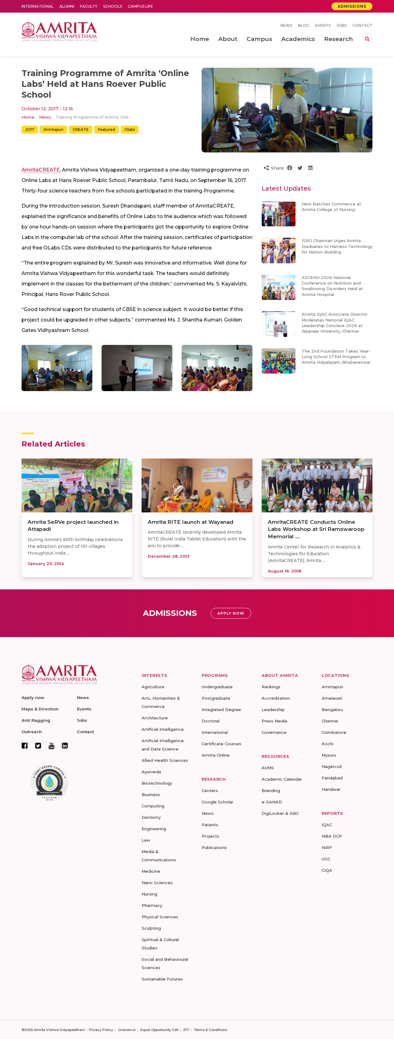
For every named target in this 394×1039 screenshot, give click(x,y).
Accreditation (276, 698)
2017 (29, 129)
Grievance (126, 1030)
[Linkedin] (65, 745)
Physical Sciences (160, 916)
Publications (214, 847)
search (367, 39)
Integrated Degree (221, 709)
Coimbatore (334, 732)
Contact (362, 25)
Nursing (149, 893)
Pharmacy (152, 905)
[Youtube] (51, 745)
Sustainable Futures (162, 978)
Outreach (32, 731)
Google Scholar (217, 801)
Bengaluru (332, 709)
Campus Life (140, 6)
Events (323, 25)
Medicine (151, 871)
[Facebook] (25, 745)
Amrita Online (216, 755)
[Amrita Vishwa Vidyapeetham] (59, 31)
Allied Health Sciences (165, 760)
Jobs (341, 25)
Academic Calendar (282, 779)
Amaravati (332, 698)
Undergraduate (217, 686)
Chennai (330, 720)
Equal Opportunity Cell (159, 1030)
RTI (186, 1030)
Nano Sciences (157, 882)
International (38, 6)
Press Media (274, 720)
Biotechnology (157, 783)
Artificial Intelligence (163, 729)
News (286, 25)
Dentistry (151, 817)
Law (146, 840)
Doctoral (210, 720)
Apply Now (230, 613)
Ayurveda (151, 771)
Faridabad (332, 777)
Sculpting (151, 928)
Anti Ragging (36, 720)
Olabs (129, 129)
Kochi (327, 743)
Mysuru (329, 755)
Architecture (155, 717)
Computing (153, 805)
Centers (210, 790)
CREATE (81, 129)
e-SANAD (272, 801)
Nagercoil (332, 766)
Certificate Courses (221, 743)
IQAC (327, 824)
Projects (210, 836)
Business (151, 794)
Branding (271, 790)
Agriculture (153, 686)
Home (28, 117)
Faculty (88, 6)
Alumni (66, 6)
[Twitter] (38, 745)
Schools (112, 6)
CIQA (327, 870)
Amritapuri (53, 129)
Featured (106, 129)
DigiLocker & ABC (280, 813)
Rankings (271, 686)
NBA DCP (332, 836)
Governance (274, 732)
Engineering (154, 828)
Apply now (33, 697)
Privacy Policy (101, 1030)
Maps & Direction (40, 708)
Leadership (273, 709)
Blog (303, 25)
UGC (326, 858)
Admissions (352, 6)
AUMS (268, 767)
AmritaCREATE (41, 170)
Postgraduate (216, 698)
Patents (210, 824)
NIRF (327, 847)
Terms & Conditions (210, 1030)
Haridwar (331, 789)
